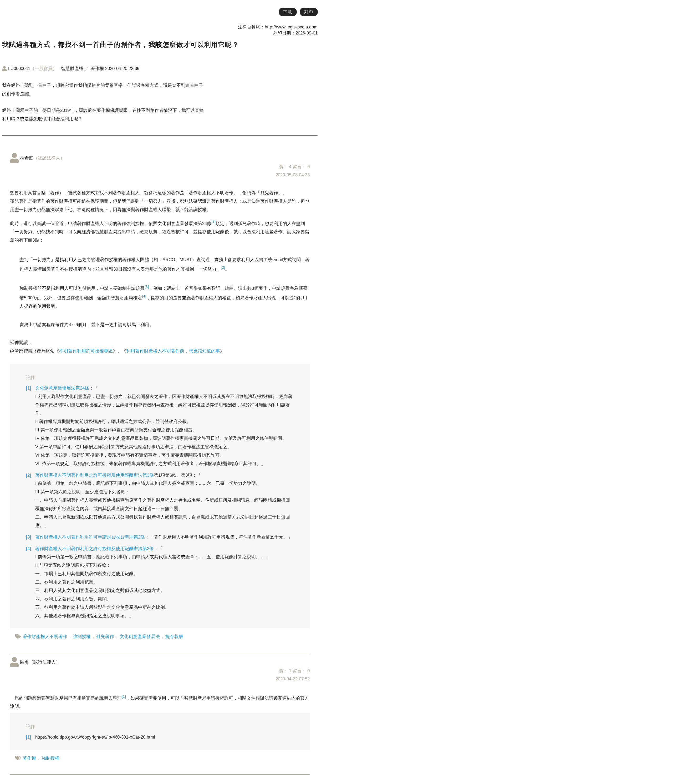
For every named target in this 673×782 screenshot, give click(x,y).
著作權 (97, 68)
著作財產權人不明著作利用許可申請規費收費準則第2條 (90, 537)
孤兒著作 (105, 636)
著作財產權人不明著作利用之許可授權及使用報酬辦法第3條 (94, 475)
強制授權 (82, 636)
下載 (287, 12)
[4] (144, 296)
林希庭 (42, 158)
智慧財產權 (72, 68)
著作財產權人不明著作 (45, 636)
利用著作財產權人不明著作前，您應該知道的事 (173, 350)
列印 (308, 12)
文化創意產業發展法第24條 (62, 388)
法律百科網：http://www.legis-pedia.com (278, 26)
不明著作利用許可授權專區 (86, 350)
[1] (213, 222)
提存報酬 (174, 636)
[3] (147, 287)
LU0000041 (32, 68)
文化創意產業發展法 (140, 636)
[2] (223, 267)
